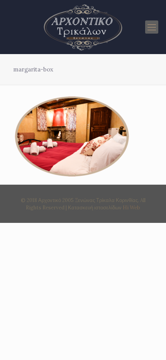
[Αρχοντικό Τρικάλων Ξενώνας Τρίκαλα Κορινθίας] (83, 27)
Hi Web (131, 207)
